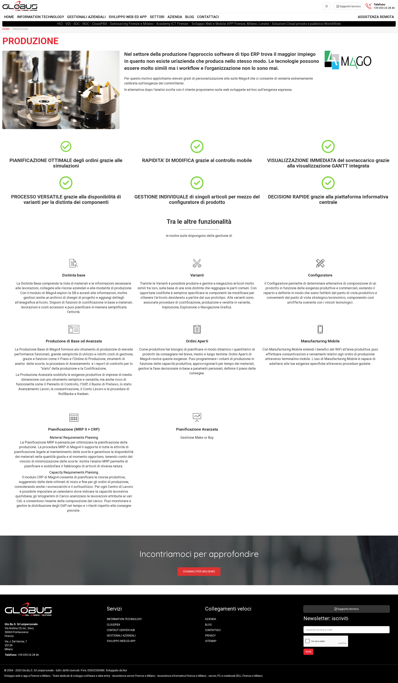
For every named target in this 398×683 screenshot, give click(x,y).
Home (9, 17)
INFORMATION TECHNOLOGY (40, 17)
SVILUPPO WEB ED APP (128, 17)
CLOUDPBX (113, 624)
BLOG (189, 17)
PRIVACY (210, 635)
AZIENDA (174, 17)
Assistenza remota (376, 17)
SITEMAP (210, 641)
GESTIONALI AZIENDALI (86, 17)
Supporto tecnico (350, 6)
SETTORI (157, 17)
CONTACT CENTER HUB (121, 630)
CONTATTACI (208, 17)
